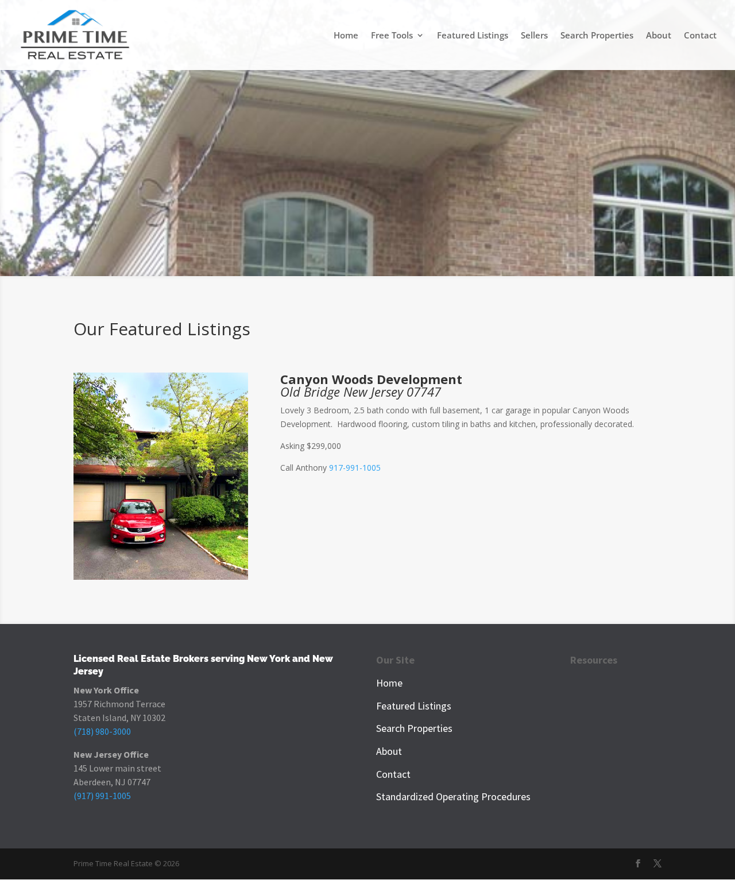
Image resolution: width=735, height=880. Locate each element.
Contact (700, 36)
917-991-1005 (355, 467)
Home (346, 36)
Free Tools (392, 36)
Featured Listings (472, 36)
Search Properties (596, 36)
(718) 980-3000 (102, 731)
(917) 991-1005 (102, 795)
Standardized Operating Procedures (453, 796)
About (658, 36)
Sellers (534, 36)
